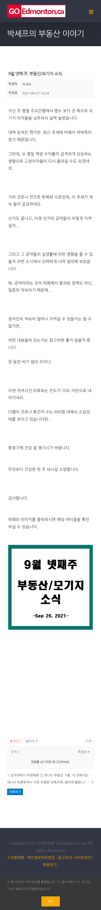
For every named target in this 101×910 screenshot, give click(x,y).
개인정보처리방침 (41, 857)
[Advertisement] (50, 682)
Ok (50, 901)
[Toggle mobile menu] (91, 11)
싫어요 (32, 741)
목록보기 (15, 791)
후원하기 (50, 865)
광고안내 (65, 857)
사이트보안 (82, 857)
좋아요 (16, 741)
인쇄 (88, 741)
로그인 (56, 762)
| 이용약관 (16, 857)
